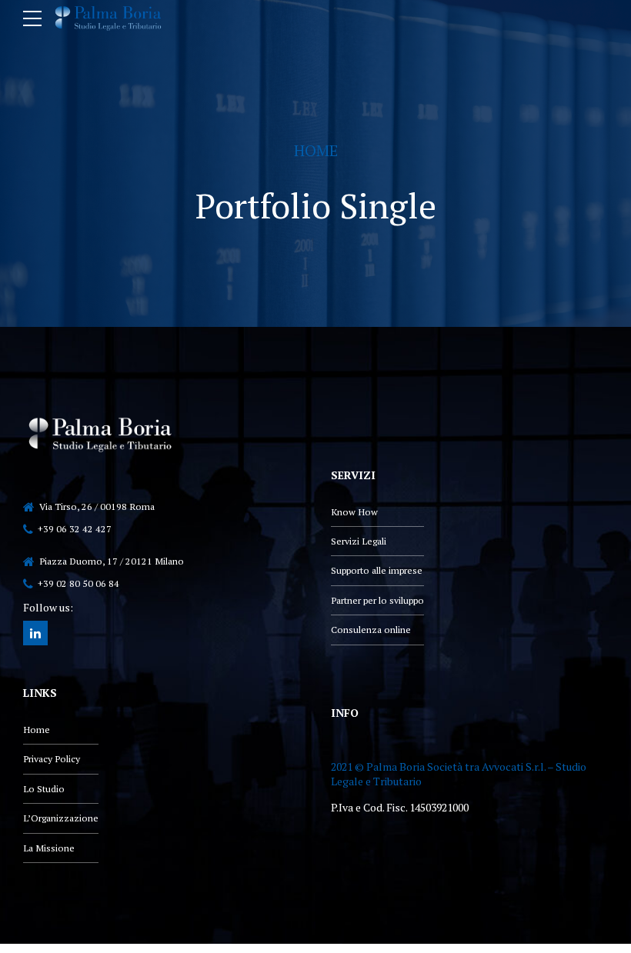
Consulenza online (371, 629)
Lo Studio (44, 788)
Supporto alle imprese (376, 570)
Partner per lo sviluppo (377, 600)
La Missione (49, 848)
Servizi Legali (358, 541)
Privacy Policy (51, 758)
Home (316, 150)
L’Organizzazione (60, 818)
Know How (354, 511)
